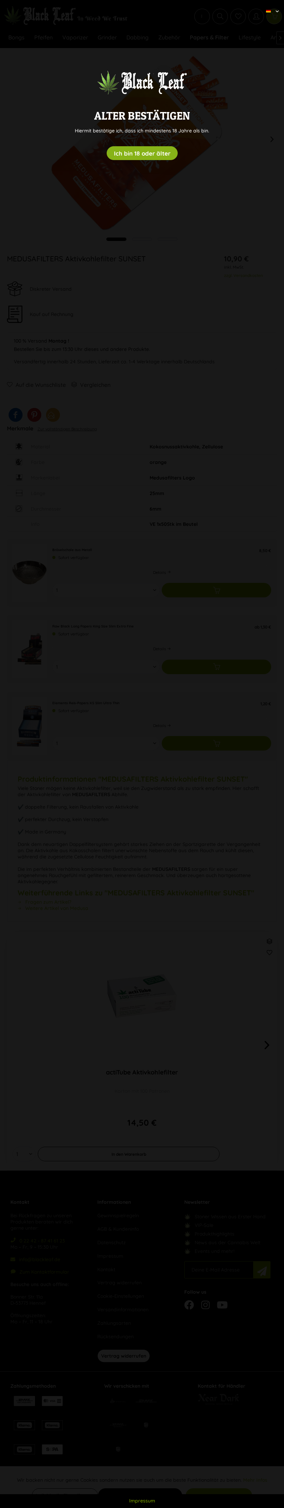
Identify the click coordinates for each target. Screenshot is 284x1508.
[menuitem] (270, 5)
